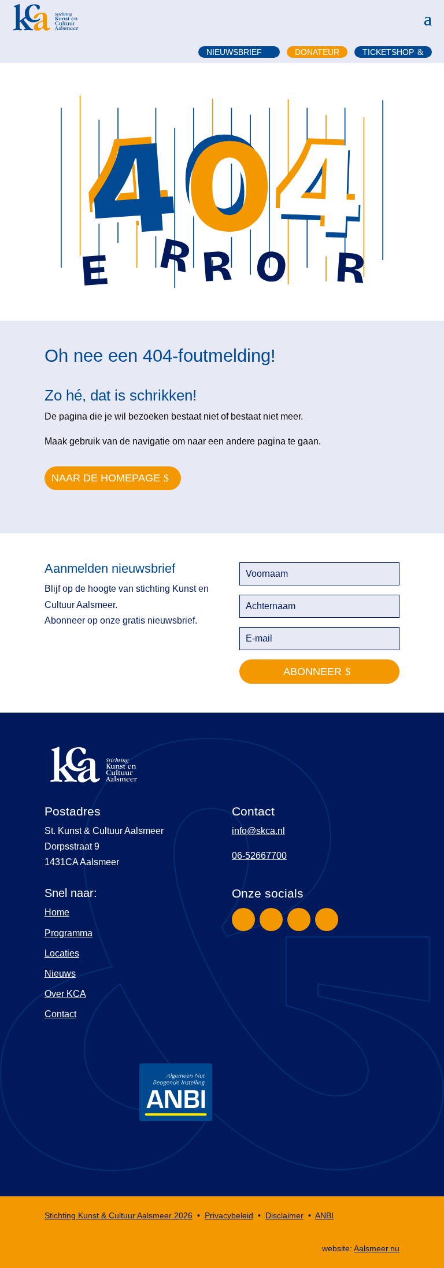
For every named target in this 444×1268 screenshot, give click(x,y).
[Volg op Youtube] (326, 919)
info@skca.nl (258, 831)
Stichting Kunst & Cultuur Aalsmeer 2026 (119, 1215)
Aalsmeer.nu (376, 1248)
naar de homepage (105, 478)
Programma (68, 933)
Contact (60, 1014)
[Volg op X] (298, 919)
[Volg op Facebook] (243, 919)
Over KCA (65, 994)
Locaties (62, 953)
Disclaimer (284, 1215)
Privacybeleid (229, 1215)
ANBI (324, 1215)
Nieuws (60, 973)
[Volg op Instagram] (271, 919)
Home (57, 912)
